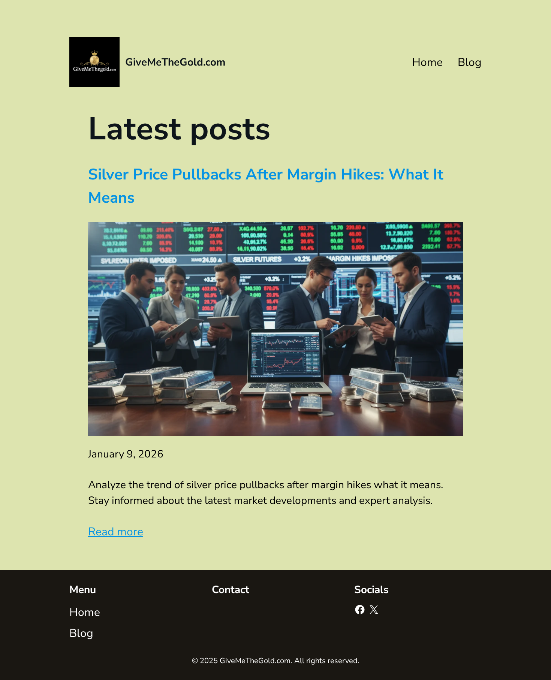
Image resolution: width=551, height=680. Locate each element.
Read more (115, 532)
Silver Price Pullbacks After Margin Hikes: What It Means (265, 186)
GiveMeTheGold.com (175, 62)
